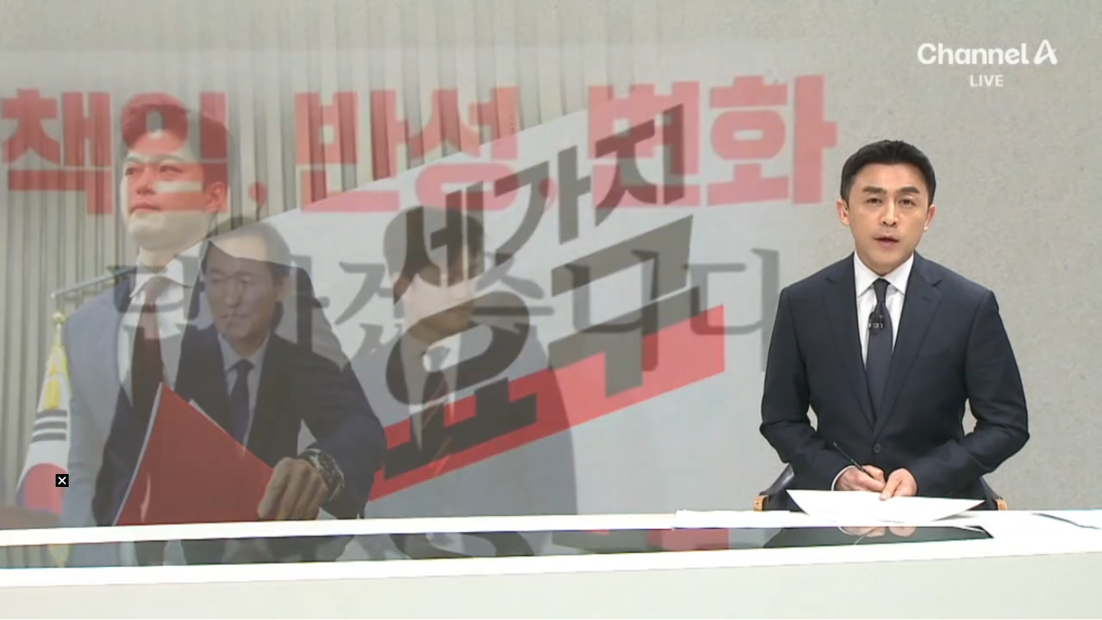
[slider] (551, 588)
